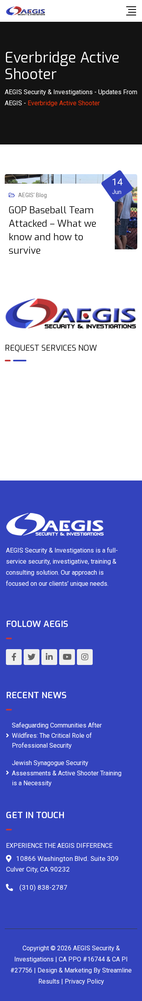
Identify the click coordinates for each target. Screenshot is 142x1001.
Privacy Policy (84, 981)
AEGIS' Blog (32, 195)
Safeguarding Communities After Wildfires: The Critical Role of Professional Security (57, 735)
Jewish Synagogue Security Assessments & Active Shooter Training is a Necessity (66, 773)
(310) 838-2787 (43, 887)
